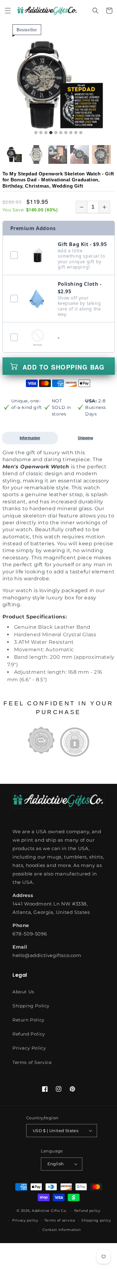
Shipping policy (96, 1220)
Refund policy (87, 1210)
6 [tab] (60, 133)
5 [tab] (55, 133)
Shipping (85, 438)
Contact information (61, 1229)
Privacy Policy (29, 1048)
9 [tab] (75, 133)
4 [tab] (50, 133)
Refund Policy (28, 1034)
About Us (23, 992)
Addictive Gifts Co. (49, 1210)
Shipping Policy (31, 1006)
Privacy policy (25, 1220)
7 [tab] (65, 133)
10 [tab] (80, 133)
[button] (8, 11)
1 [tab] (35, 133)
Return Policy (28, 1020)
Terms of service (59, 1220)
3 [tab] (45, 133)
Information (30, 438)
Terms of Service (32, 1062)
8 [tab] (70, 133)
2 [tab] (40, 133)
